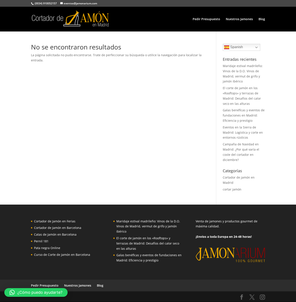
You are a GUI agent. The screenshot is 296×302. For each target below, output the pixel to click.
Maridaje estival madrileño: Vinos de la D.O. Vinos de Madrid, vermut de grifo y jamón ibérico (148, 226)
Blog (262, 19)
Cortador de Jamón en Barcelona (57, 228)
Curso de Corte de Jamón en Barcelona (62, 255)
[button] (36, 292)
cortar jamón (232, 189)
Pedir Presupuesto (206, 19)
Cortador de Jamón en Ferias (54, 221)
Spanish (236, 47)
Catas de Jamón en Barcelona (55, 234)
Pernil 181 (41, 241)
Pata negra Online (47, 248)
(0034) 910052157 (45, 3)
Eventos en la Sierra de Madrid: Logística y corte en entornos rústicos (243, 132)
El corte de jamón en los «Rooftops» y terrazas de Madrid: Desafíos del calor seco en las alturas (147, 243)
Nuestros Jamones (239, 19)
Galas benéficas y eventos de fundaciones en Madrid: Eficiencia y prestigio (244, 115)
